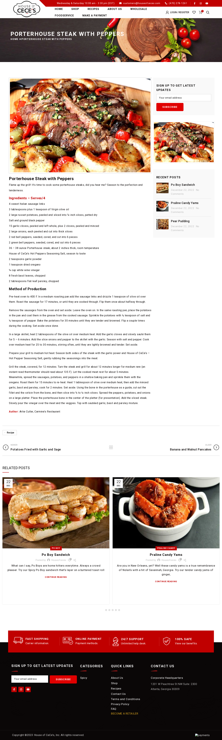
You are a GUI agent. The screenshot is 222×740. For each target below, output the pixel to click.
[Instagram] (21, 689)
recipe (10, 432)
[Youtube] (28, 689)
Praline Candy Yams (185, 203)
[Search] (208, 12)
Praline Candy (166, 548)
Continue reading (56, 577)
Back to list (111, 447)
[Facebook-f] (14, 689)
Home (15, 39)
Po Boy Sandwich (183, 184)
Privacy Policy (120, 704)
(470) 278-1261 (177, 3)
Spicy (83, 677)
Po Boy (56, 548)
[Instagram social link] (200, 3)
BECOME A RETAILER (124, 713)
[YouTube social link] (206, 3)
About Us (117, 677)
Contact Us (118, 694)
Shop (114, 683)
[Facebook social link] (194, 3)
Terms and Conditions (125, 699)
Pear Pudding (180, 221)
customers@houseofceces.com (142, 3)
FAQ (113, 708)
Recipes (116, 688)
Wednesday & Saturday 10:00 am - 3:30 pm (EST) (86, 3)
